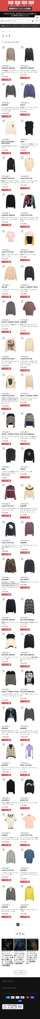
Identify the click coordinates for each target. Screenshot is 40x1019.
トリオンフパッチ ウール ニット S (10, 290)
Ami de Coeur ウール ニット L (10, 146)
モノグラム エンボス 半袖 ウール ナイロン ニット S (29, 838)
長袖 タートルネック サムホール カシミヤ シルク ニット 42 (11, 182)
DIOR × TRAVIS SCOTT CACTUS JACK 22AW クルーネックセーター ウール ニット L (10, 400)
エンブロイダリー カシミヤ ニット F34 (10, 362)
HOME (3, 31)
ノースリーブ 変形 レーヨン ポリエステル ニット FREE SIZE (29, 145)
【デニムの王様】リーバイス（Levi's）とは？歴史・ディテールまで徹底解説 (19, 958)
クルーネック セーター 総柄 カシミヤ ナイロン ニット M (29, 219)
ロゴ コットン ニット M (28, 802)
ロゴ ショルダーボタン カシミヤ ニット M (10, 509)
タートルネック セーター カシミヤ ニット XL (10, 910)
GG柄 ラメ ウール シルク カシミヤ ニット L (29, 108)
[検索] (28, 21)
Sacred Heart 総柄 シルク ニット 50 (29, 623)
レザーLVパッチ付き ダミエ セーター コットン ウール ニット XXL (29, 363)
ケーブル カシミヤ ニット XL (29, 546)
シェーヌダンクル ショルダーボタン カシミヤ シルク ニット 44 (29, 732)
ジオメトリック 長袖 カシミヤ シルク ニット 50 (29, 437)
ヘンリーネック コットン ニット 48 (10, 658)
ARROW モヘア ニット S (29, 582)
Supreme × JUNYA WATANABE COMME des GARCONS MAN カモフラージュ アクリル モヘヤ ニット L (11, 585)
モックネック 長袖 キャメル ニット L (10, 325)
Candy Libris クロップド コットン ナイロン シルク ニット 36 (10, 732)
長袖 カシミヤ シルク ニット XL (29, 910)
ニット (14, 31)
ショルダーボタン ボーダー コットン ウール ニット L (11, 695)
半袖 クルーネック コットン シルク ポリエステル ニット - (29, 326)
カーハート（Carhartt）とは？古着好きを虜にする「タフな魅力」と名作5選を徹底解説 (7, 959)
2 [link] (22, 924)
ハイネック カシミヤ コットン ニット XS (10, 873)
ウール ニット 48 (26, 471)
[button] (32, 21)
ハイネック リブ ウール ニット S (29, 768)
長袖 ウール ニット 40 (27, 254)
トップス (9, 31)
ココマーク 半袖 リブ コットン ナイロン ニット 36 (11, 838)
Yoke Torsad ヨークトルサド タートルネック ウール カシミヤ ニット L (29, 510)
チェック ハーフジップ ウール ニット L (10, 768)
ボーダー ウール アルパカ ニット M (10, 437)
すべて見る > (20, 972)
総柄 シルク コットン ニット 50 (11, 623)
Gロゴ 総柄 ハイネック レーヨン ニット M (10, 803)
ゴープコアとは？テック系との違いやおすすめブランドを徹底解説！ (31, 958)
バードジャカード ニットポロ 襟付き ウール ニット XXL (11, 546)
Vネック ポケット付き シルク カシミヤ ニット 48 (28, 71)
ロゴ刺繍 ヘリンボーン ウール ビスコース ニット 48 (10, 72)
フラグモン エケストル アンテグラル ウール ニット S (29, 874)
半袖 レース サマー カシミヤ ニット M (11, 255)
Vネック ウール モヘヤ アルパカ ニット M (29, 399)
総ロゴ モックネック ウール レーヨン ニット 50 (10, 218)
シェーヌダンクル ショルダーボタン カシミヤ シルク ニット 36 (10, 109)
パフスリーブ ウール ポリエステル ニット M (29, 181)
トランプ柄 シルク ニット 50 (29, 695)
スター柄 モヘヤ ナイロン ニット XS (29, 290)
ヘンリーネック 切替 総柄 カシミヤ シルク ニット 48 (29, 659)
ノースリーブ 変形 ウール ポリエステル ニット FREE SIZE (10, 473)
